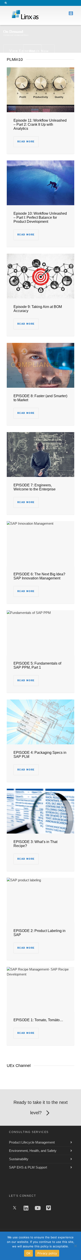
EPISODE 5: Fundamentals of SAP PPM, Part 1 (37, 665)
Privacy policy (47, 1253)
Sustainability (18, 1159)
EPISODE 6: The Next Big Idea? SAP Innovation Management (39, 576)
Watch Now (39, 51)
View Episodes (22, 50)
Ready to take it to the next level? (41, 1107)
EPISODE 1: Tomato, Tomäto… (38, 1020)
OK (28, 1253)
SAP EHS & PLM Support (28, 1167)
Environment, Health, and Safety (32, 1151)
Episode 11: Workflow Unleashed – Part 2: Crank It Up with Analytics (40, 124)
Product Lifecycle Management (32, 1142)
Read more (26, 142)
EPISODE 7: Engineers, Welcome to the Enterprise (35, 487)
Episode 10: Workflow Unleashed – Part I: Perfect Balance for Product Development (40, 217)
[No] (75, 1246)
